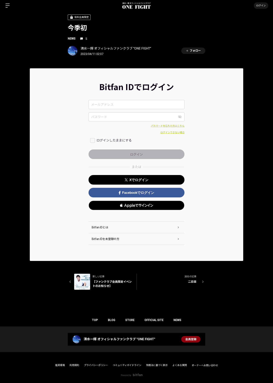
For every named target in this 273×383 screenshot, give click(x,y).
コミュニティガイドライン (127, 365)
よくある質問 (179, 365)
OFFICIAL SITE (153, 320)
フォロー (195, 50)
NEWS (72, 38)
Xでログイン (138, 180)
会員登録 (190, 339)
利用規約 (74, 365)
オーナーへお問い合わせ (205, 365)
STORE (130, 320)
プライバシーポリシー (96, 365)
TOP (95, 320)
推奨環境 (60, 365)
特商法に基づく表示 (157, 365)
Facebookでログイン (138, 193)
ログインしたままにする (114, 140)
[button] (136, 205)
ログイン (261, 5)
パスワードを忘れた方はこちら (167, 125)
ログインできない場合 (172, 132)
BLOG (111, 320)
